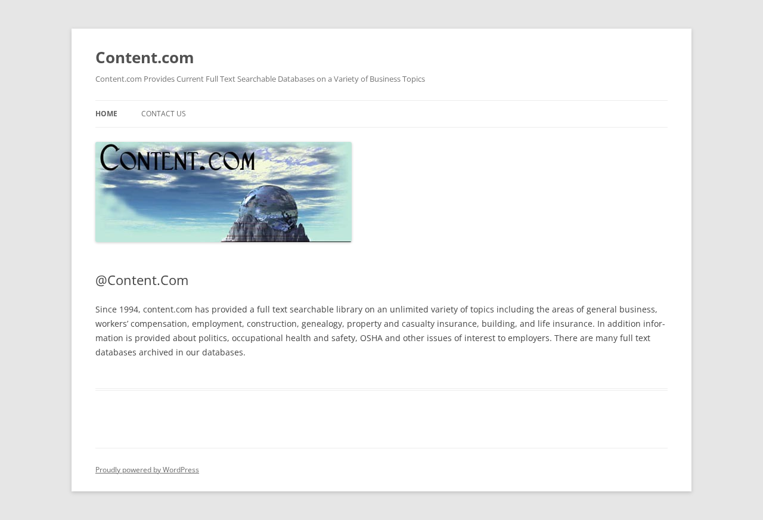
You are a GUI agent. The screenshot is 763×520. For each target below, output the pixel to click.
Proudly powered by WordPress (147, 470)
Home (106, 114)
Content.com (144, 57)
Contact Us (163, 114)
